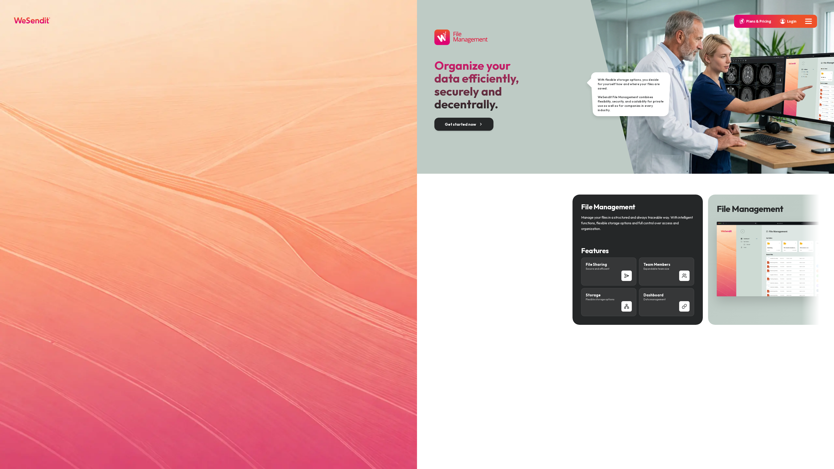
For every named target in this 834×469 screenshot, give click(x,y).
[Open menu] (808, 21)
